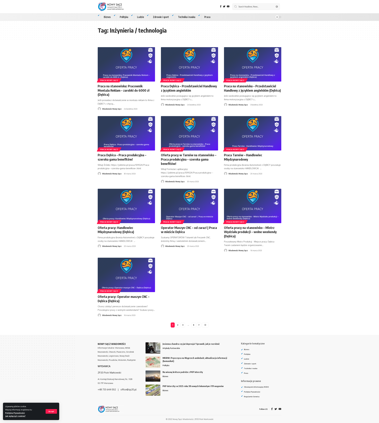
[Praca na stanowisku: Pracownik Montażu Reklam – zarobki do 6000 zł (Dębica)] (126, 64)
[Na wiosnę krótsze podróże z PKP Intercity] (153, 376)
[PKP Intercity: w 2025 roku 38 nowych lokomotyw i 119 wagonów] (153, 390)
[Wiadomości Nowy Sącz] (113, 6)
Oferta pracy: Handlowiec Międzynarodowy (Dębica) (116, 230)
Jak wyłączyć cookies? (15, 416)
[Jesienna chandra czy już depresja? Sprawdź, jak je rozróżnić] (153, 347)
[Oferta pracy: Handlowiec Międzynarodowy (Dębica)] (126, 206)
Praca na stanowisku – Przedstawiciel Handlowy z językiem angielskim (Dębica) (252, 88)
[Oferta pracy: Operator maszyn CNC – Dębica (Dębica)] (126, 275)
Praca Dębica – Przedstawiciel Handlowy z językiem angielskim (189, 88)
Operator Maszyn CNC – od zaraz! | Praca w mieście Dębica (189, 230)
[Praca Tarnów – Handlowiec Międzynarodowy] (252, 133)
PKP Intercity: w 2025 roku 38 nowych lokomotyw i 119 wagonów (193, 386)
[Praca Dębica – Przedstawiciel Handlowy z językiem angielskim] (189, 64)
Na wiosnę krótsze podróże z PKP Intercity (183, 372)
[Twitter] (224, 6)
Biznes (165, 376)
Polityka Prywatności (15, 413)
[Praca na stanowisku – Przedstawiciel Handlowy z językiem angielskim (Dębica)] (252, 64)
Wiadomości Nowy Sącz (112, 109)
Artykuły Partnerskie (171, 348)
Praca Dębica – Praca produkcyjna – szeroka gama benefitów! (122, 157)
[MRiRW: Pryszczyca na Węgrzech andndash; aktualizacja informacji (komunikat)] (153, 362)
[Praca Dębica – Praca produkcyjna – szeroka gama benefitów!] (126, 133)
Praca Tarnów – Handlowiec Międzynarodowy (243, 157)
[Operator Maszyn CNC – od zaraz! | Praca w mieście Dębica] (189, 206)
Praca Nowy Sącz (109, 80)
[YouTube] (228, 6)
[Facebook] (220, 6)
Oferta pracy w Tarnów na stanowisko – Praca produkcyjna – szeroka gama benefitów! (188, 159)
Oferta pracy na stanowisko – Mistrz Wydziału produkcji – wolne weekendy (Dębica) (250, 232)
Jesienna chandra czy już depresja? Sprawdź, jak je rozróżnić (191, 344)
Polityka (166, 365)
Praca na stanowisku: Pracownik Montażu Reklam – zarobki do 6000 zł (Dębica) (123, 90)
